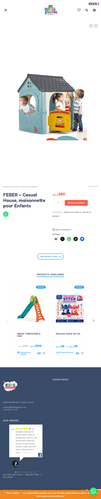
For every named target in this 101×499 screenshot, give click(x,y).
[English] (94, 3)
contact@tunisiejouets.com (14, 407)
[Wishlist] (79, 10)
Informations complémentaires (50, 256)
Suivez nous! (60, 379)
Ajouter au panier (76, 202)
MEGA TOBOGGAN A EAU (28, 335)
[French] (97, 3)
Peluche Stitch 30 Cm (68, 334)
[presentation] (19, 103)
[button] (5, 10)
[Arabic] (90, 3)
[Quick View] (39, 353)
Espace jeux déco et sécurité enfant (20, 187)
